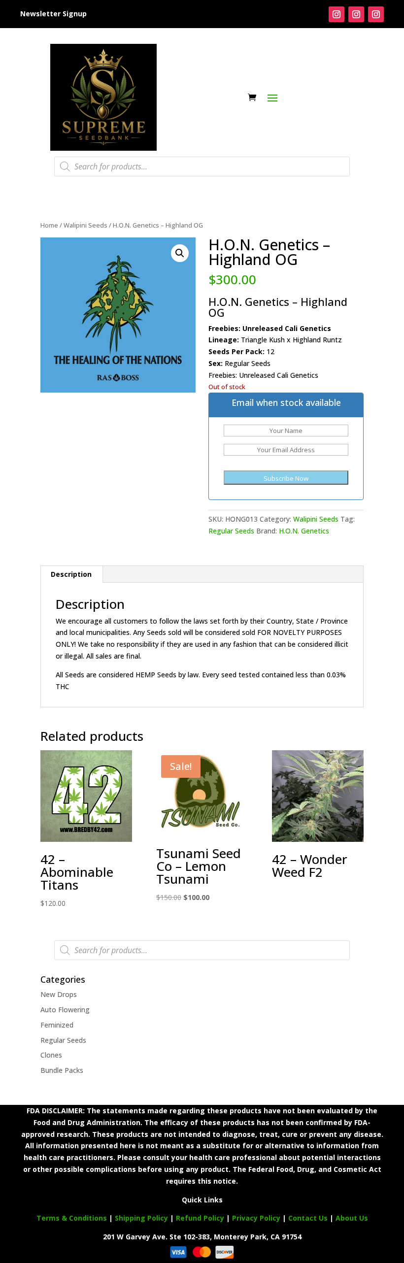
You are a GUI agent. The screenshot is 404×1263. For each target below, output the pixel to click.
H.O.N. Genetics (304, 530)
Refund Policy (200, 1218)
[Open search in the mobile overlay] (202, 166)
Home (49, 225)
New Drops (58, 994)
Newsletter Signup (53, 13)
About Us (352, 1218)
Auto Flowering (65, 1009)
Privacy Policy (256, 1218)
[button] (180, 253)
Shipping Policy (141, 1218)
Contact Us (309, 1218)
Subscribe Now (286, 478)
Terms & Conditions (71, 1218)
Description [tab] (71, 574)
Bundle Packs (61, 1070)
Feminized (56, 1025)
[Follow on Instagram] (336, 14)
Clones (51, 1055)
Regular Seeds (231, 530)
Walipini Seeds (85, 225)
